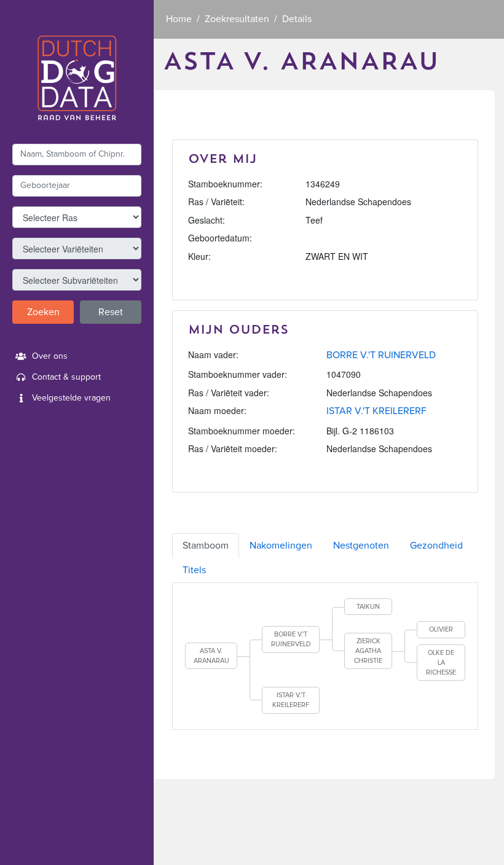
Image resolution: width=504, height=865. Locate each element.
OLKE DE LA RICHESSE (441, 662)
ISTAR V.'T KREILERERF (376, 411)
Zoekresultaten (237, 19)
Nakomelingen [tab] (281, 545)
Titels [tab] (194, 570)
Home (179, 19)
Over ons (50, 356)
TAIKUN (368, 606)
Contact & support (66, 377)
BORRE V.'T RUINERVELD (381, 355)
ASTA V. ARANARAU (211, 656)
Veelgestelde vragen (71, 398)
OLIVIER (441, 629)
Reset (110, 312)
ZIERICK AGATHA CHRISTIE (368, 650)
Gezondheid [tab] (436, 545)
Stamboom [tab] (206, 545)
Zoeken (43, 312)
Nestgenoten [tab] (361, 545)
